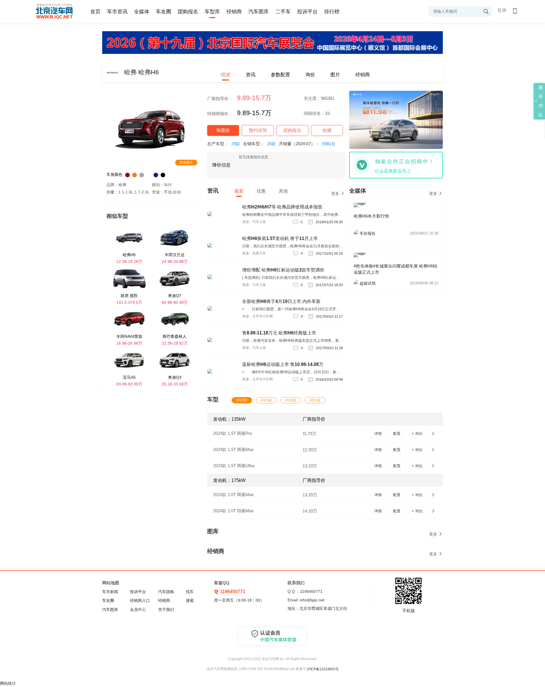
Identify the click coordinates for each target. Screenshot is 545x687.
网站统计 (8, 683)
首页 (95, 11)
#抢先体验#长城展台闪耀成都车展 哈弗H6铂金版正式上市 (395, 269)
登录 (501, 10)
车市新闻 (110, 591)
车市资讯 (117, 11)
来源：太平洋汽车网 (257, 316)
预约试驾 (258, 130)
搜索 (190, 600)
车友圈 (163, 11)
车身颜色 (114, 174)
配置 (397, 433)
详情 (378, 433)
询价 (310, 74)
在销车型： (259, 143)
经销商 (234, 11)
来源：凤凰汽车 (254, 253)
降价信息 (221, 165)
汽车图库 (258, 11)
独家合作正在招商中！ (405, 162)
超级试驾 (399, 283)
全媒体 (141, 11)
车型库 (212, 11)
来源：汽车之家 (254, 222)
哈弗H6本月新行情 (371, 216)
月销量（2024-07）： (307, 143)
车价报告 (399, 233)
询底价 (223, 130)
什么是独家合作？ (393, 170)
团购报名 (188, 11)
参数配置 (280, 74)
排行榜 (331, 11)
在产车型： (223, 143)
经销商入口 (140, 600)
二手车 (283, 11)
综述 (225, 74)
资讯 (250, 74)
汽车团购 (166, 591)
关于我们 (166, 609)
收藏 (327, 130)
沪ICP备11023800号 (323, 669)
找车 (190, 591)
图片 (335, 74)
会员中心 (138, 609)
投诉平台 (307, 11)
